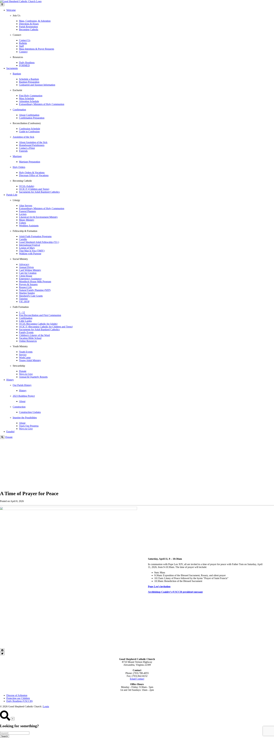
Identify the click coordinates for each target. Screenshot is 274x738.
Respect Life (25, 287)
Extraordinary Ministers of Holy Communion (41, 104)
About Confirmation (29, 115)
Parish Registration (28, 26)
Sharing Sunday (27, 293)
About (22, 401)
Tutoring (23, 298)
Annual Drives (26, 267)
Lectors (22, 214)
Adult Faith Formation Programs (35, 236)
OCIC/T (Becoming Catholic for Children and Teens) (46, 326)
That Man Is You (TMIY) (32, 250)
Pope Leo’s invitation (159, 586)
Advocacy (24, 264)
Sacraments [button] (12, 68)
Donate (22, 371)
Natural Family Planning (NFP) (35, 290)
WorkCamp (25, 357)
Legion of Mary (27, 247)
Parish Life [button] (11, 194)
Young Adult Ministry (30, 360)
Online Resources (28, 341)
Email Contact (137, 678)
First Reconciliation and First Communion (40, 315)
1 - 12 (22, 312)
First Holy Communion (30, 95)
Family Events (26, 332)
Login (46, 706)
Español (10, 431)
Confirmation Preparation (31, 117)
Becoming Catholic (28, 29)
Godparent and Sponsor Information (37, 84)
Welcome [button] (11, 10)
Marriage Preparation (29, 161)
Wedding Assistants (29, 225)
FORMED (24, 65)
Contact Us (24, 40)
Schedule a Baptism (29, 79)
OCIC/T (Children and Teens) (34, 189)
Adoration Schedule (29, 101)
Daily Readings (27, 62)
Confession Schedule (29, 128)
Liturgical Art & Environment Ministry (38, 217)
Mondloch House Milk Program (35, 281)
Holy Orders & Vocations (32, 172)
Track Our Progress (29, 425)
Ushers (22, 222)
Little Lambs (25, 321)
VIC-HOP (24, 301)
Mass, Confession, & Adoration (35, 21)
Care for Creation (27, 273)
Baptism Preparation (29, 82)
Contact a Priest (27, 148)
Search (4, 736)
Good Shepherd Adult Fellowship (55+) (39, 242)
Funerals (23, 151)
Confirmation (25, 318)
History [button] (10, 379)
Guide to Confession (29, 131)
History (22, 390)
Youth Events (26, 351)
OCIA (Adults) (26, 186)
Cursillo (23, 239)
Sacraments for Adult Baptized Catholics (39, 192)
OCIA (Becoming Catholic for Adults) (38, 323)
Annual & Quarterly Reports (33, 377)
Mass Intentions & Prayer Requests (36, 49)
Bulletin (23, 43)
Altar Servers (25, 205)
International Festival (29, 245)
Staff (21, 46)
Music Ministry (26, 220)
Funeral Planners (27, 211)
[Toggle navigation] (2, 4)
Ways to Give (26, 374)
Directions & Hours (29, 23)
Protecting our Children (18, 698)
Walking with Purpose (30, 253)
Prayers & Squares (28, 284)
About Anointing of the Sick (33, 142)
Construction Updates (30, 412)
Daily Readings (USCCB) (19, 701)
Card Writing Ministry (30, 270)
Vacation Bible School (30, 338)
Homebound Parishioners (31, 145)
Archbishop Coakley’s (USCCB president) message (175, 592)
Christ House (25, 275)
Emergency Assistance (30, 278)
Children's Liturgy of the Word (34, 335)
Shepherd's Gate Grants (31, 295)
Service (22, 354)
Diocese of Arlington (16, 695)
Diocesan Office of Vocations (34, 175)
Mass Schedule (26, 98)
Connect (23, 51)
